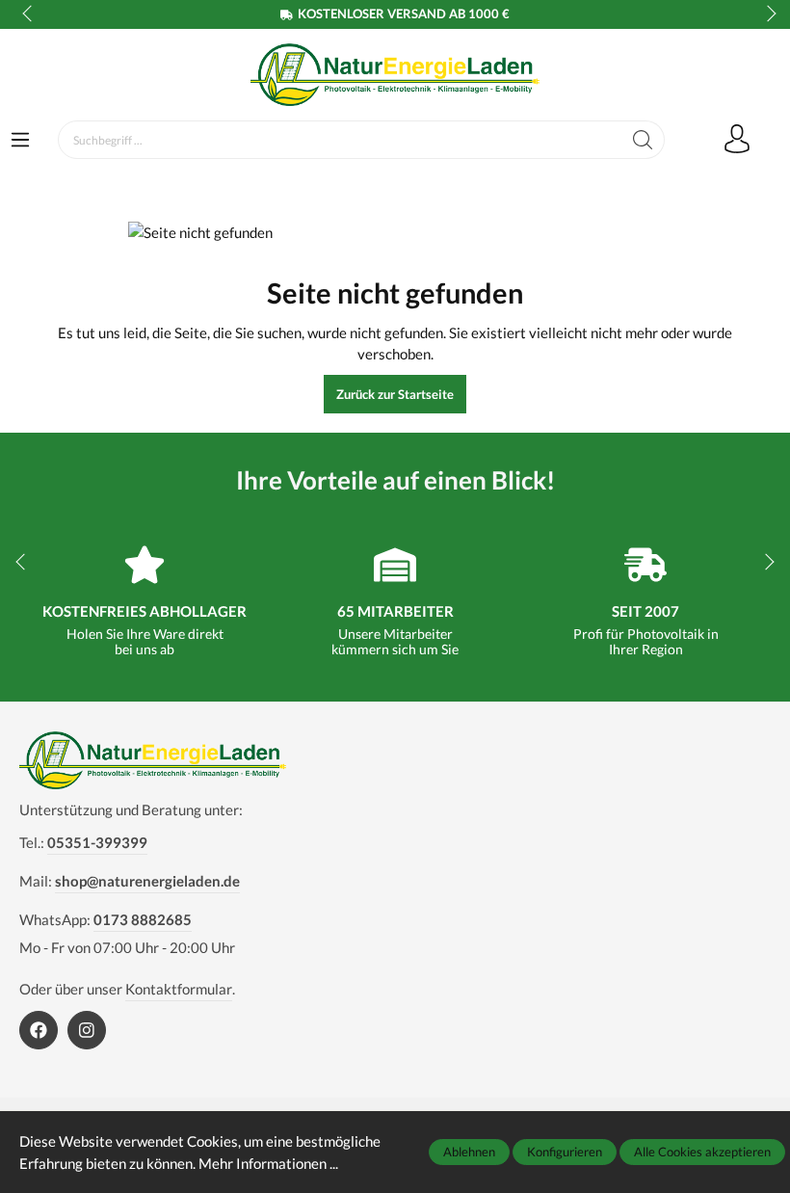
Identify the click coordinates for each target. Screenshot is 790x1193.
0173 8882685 (142, 919)
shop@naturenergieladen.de (147, 880)
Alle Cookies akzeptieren (702, 1151)
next (766, 14)
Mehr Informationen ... (268, 1163)
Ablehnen (469, 1151)
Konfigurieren (564, 1151)
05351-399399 (97, 842)
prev (29, 14)
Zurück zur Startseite (395, 394)
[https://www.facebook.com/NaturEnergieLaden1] (38, 1030)
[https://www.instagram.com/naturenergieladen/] (86, 1030)
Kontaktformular (178, 988)
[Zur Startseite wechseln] (395, 74)
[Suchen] (643, 139)
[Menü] (20, 140)
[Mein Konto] (737, 139)
